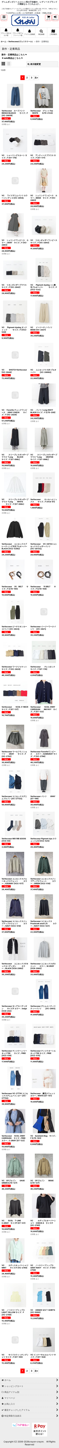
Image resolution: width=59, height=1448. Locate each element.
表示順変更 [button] (35, 64)
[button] (4, 18)
